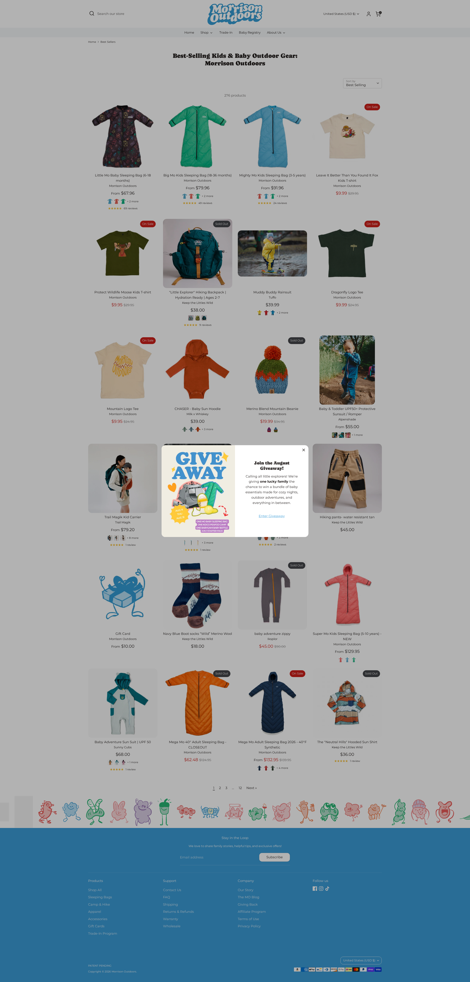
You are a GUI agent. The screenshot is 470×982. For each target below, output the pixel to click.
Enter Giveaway (272, 516)
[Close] (304, 450)
